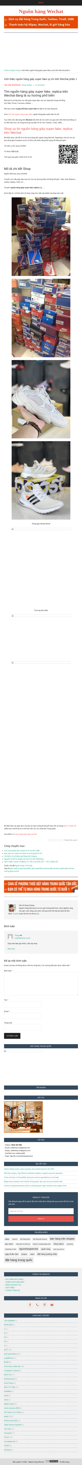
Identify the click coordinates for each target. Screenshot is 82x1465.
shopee (24, 1254)
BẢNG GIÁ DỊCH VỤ (13, 1285)
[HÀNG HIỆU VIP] (23, 1132)
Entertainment (9, 1379)
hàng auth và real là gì (23, 1244)
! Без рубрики (9, 1320)
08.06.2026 (8, 1325)
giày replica (14, 868)
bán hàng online (25, 1239)
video (32, 1254)
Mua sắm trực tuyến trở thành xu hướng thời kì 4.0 (23, 853)
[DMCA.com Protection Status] (51, 1462)
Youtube (15, 914)
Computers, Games (11, 1370)
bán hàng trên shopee (62, 1238)
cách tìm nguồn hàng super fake (20, 114)
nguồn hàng (45, 1249)
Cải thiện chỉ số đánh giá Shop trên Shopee (20, 856)
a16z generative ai (11, 1354)
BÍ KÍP (6, 1362)
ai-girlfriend (8, 1358)
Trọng (17, 935)
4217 (6, 1350)
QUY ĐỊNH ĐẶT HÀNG (14, 1279)
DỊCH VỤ (7, 1375)
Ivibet (6, 1395)
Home (6, 70)
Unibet (6, 1446)
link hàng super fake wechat (26, 834)
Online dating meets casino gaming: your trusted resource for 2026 (29, 1169)
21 (5, 1333)
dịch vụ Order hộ (70, 826)
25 (5, 1341)
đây (37, 914)
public (6, 1416)
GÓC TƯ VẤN (9, 1387)
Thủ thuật (28, 866)
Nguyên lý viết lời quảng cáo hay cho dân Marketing (23, 859)
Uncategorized (9, 1441)
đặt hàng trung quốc (19, 1260)
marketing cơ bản (10, 1249)
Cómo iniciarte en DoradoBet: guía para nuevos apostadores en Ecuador (31, 1177)
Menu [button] (41, 3)
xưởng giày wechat (11, 871)
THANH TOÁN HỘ (12, 1290)
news (6, 1400)
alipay (7, 1239)
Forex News (8, 1383)
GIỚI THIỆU (10, 1288)
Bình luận (11, 949)
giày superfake (25, 868)
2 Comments (40, 85)
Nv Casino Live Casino (13, 1412)
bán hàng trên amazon (40, 1239)
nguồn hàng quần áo (58, 1249)
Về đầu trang (64, 1462)
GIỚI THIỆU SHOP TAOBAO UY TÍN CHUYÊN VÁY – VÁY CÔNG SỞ (31, 862)
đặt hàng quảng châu (47, 1254)
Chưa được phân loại (12, 1366)
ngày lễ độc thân (11, 1254)
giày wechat (54, 868)
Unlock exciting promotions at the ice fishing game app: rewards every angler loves (35, 1186)
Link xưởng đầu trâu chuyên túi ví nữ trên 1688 (22, 851)
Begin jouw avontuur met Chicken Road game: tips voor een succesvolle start (33, 1181)
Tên (6, 1000)
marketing (70, 1244)
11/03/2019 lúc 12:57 (22, 938)
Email (7, 1011)
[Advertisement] (41, 49)
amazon (14, 1239)
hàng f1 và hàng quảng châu (42, 1244)
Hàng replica (59, 1244)
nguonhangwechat (28, 1249)
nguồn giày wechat (66, 868)
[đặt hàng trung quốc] (41, 28)
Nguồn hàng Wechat (41, 11)
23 (5, 1337)
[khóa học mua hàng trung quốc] (41, 892)
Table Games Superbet (12, 1425)
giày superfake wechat (40, 868)
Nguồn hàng (15, 70)
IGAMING (7, 1391)
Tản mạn (7, 1429)
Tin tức (6, 1437)
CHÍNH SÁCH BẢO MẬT (14, 1282)
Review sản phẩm (11, 1421)
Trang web (8, 1023)
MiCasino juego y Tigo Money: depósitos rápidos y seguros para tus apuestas (33, 1173)
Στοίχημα (7, 1450)
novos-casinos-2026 (11, 1408)
